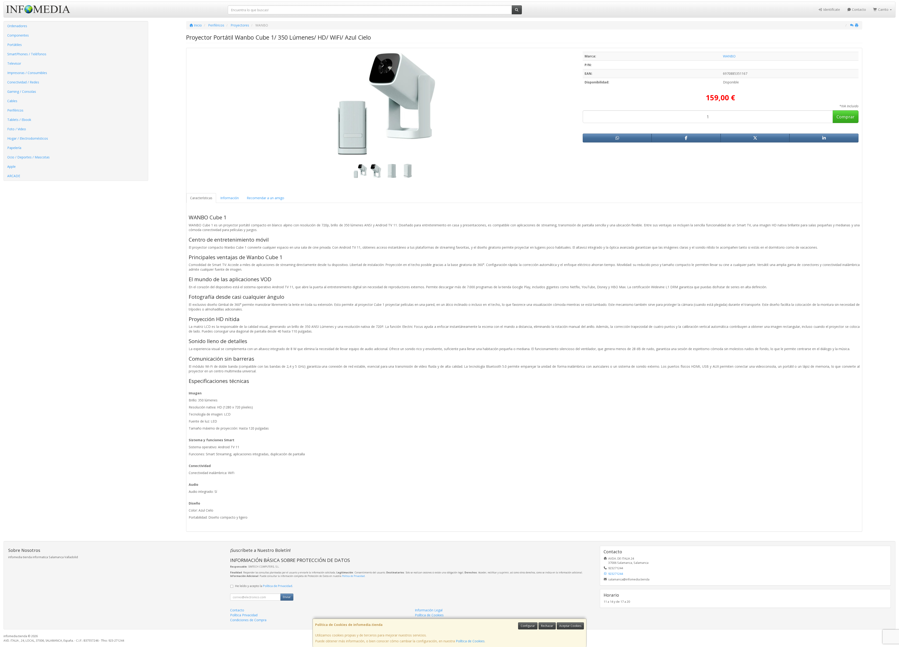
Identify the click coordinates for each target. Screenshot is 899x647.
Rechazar (547, 626)
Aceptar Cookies (570, 626)
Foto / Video (16, 129)
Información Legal (428, 610)
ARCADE (13, 176)
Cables (12, 101)
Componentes (18, 35)
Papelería (14, 148)
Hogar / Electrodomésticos (27, 138)
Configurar (528, 626)
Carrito (883, 9)
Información (229, 198)
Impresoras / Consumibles (27, 73)
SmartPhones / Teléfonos (26, 54)
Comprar (845, 117)
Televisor (14, 63)
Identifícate (831, 9)
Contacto (858, 9)
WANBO (729, 56)
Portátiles (14, 44)
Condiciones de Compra (248, 620)
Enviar (287, 597)
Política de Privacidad (353, 576)
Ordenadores (17, 26)
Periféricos (15, 110)
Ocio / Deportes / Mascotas (28, 157)
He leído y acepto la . (264, 586)
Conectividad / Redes (23, 82)
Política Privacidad (244, 615)
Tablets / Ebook (19, 119)
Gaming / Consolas (21, 91)
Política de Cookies (470, 641)
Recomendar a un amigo (265, 198)
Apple (11, 166)
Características (201, 198)
